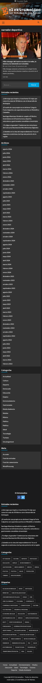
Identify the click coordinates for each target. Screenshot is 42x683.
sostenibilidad (7, 647)
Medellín (5, 638)
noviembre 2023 (8, 280)
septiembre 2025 (9, 193)
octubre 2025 (8, 189)
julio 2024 (6, 248)
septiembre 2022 (9, 336)
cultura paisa (7, 609)
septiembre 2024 (9, 240)
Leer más (5, 77)
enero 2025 (7, 225)
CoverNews (20, 680)
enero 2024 (7, 272)
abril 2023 (6, 308)
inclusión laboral (20, 630)
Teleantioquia (19, 647)
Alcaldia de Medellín (9, 588)
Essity (4, 622)
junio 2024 (6, 252)
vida (22, 651)
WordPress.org (8, 466)
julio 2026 (6, 153)
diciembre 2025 (8, 181)
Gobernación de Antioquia (22, 626)
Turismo (6, 438)
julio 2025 (6, 201)
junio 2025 (6, 205)
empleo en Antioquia (32, 618)
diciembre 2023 (8, 276)
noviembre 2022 (8, 328)
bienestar (6, 593)
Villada (29, 651)
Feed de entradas (9, 458)
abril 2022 (6, 356)
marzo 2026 (7, 169)
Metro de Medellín (29, 638)
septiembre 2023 (9, 288)
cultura (35, 605)
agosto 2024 (7, 244)
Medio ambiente (16, 638)
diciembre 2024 (8, 229)
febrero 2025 (7, 221)
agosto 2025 (7, 197)
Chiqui (25, 597)
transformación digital (10, 651)
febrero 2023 (7, 316)
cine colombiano (8, 601)
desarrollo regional (21, 609)
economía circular (9, 613)
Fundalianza (7, 626)
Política (5, 421)
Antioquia (28, 588)
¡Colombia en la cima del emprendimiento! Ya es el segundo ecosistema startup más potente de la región (20, 134)
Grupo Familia (7, 630)
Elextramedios (32, 613)
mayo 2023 (7, 304)
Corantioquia (25, 605)
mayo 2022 (7, 352)
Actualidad (6, 56)
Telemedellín (31, 647)
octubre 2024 (8, 236)
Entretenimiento (16, 56)
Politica (5, 425)
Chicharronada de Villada (11, 597)
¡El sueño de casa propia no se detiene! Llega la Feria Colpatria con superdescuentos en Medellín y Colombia (21, 110)
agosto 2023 (7, 292)
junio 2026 (6, 157)
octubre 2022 (8, 332)
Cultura (5, 381)
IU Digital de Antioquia (27, 634)
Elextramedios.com (9, 618)
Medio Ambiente (9, 409)
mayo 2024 (7, 256)
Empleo (5, 397)
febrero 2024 (7, 268)
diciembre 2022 (8, 324)
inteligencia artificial (10, 634)
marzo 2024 (7, 264)
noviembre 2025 (8, 185)
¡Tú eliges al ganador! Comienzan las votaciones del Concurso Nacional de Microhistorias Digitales (20, 126)
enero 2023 (7, 320)
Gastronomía (7, 405)
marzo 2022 (7, 360)
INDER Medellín (33, 630)
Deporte (6, 385)
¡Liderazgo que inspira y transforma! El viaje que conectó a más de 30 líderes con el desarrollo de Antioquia (20, 101)
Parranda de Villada (18, 643)
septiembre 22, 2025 (22, 66)
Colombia (20, 601)
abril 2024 (6, 260)
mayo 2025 (7, 209)
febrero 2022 (7, 364)
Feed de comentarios (10, 462)
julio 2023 (6, 296)
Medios (24, 56)
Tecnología (7, 434)
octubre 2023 (8, 284)
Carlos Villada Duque (19, 593)
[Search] (38, 22)
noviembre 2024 (8, 233)
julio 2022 (6, 344)
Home (5, 665)
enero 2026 (7, 177)
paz (29, 643)
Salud (5, 429)
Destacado (7, 389)
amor (20, 588)
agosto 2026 (7, 149)
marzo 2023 (7, 312)
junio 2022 (6, 348)
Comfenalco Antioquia (10, 605)
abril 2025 (6, 213)
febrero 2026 (7, 173)
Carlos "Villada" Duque (9, 66)
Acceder (6, 454)
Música (5, 417)
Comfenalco (30, 601)
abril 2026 (6, 165)
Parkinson (6, 643)
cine (31, 597)
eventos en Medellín (15, 622)
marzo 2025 (7, 217)
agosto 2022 (7, 340)
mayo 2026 (7, 161)
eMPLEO (20, 618)
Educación (6, 393)
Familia (27, 622)
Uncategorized (8, 442)
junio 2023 (6, 300)
